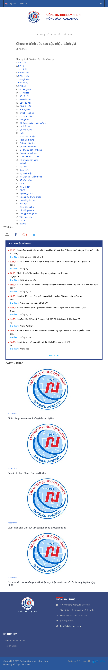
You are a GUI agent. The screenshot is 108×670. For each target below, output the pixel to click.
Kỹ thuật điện (26, 173)
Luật (22, 133)
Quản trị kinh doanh (29, 146)
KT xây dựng (26, 180)
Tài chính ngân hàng (29, 159)
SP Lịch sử (23, 82)
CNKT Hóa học (27, 112)
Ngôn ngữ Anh (26, 193)
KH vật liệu (25, 109)
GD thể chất (25, 106)
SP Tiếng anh (24, 89)
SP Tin (21, 65)
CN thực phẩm (26, 116)
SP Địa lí (22, 86)
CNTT (22, 220)
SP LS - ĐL (25, 96)
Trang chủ (44, 34)
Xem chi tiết (54, 355)
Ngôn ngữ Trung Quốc (30, 196)
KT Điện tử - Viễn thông (31, 176)
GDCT (22, 190)
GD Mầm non (26, 99)
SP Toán (22, 62)
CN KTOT (24, 183)
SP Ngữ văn (24, 79)
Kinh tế (23, 163)
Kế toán (23, 166)
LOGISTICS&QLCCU (29, 156)
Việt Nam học (26, 217)
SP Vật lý (22, 69)
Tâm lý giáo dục (27, 210)
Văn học (23, 203)
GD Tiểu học (25, 102)
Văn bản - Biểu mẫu (63, 34)
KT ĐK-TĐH (25, 186)
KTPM (23, 223)
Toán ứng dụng (27, 139)
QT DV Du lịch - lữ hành (31, 149)
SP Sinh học (23, 75)
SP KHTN (24, 92)
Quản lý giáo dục (27, 200)
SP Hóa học (23, 72)
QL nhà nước (26, 129)
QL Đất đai (25, 126)
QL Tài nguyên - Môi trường (33, 122)
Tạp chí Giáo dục (12, 646)
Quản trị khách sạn (28, 153)
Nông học (24, 119)
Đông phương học (28, 213)
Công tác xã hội (27, 206)
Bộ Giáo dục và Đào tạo (15, 640)
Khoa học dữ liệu (27, 136)
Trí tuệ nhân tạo (27, 143)
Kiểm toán (24, 170)
